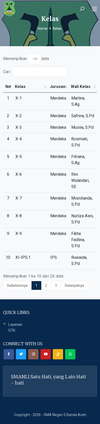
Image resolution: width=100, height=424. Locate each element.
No (8, 86)
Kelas (57, 28)
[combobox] (34, 59)
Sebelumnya (17, 285)
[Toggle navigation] (94, 9)
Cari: (7, 71)
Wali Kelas (81, 86)
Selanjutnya (74, 285)
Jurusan (57, 86)
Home (42, 28)
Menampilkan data (26, 58)
